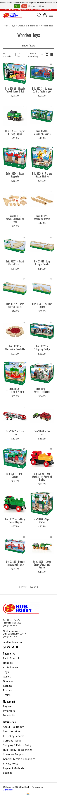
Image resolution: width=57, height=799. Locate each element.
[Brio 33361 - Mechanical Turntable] (15, 331)
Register (8, 706)
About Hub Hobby (13, 727)
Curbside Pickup (12, 740)
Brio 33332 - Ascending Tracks (42, 217)
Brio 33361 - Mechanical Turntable (15, 347)
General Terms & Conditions (19, 759)
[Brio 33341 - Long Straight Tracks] (42, 246)
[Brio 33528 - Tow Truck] (42, 416)
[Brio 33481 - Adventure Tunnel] (42, 374)
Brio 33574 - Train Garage (15, 475)
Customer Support (13, 754)
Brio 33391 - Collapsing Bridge (42, 347)
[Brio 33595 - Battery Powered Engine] (15, 504)
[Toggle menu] (51, 15)
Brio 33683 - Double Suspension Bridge (15, 563)
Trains (6, 695)
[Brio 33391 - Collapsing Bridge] (42, 331)
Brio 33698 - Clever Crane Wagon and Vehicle (42, 564)
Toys (13, 25)
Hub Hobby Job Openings (17, 749)
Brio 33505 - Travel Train (15, 432)
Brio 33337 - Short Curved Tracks (15, 263)
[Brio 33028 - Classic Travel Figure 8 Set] (15, 73)
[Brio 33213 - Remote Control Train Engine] (42, 73)
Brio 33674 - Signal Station (42, 520)
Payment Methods (13, 768)
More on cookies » (36, 6)
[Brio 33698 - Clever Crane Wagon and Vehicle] (42, 546)
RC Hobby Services (13, 736)
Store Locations (12, 731)
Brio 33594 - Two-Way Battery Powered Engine (42, 476)
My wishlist (9, 715)
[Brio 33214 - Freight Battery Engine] (15, 116)
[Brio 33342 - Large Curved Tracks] (15, 289)
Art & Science (10, 667)
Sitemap (7, 772)
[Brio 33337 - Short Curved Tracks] (15, 246)
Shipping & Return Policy (17, 745)
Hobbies (8, 662)
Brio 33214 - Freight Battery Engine (15, 132)
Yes (17, 6)
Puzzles (7, 690)
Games (7, 676)
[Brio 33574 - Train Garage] (15, 458)
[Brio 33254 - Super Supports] (15, 158)
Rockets (7, 685)
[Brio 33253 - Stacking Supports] (42, 116)
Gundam (8, 681)
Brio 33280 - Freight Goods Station (42, 175)
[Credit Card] (28, 794)
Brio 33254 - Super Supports (15, 175)
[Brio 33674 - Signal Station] (42, 504)
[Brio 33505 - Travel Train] (15, 416)
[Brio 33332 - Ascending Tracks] (42, 201)
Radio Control (11, 658)
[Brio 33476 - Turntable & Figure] (15, 374)
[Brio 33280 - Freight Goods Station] (42, 158)
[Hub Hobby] (12, 15)
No (24, 6)
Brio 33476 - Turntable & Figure (15, 390)
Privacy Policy (10, 763)
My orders (9, 710)
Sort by (19, 55)
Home (6, 25)
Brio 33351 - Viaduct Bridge (42, 305)
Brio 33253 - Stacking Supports (42, 132)
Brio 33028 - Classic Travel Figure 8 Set (15, 90)
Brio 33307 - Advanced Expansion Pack (15, 219)
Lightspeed (8, 789)
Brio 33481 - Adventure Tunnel (42, 390)
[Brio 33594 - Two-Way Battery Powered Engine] (42, 458)
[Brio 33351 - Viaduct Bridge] (42, 289)
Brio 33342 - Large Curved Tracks (15, 305)
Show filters (28, 45)
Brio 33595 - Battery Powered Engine (15, 520)
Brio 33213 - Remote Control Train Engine (42, 90)
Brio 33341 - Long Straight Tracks (42, 263)
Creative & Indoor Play (27, 25)
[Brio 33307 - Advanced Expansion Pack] (15, 201)
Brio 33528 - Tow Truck (42, 432)
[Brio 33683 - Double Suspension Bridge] (15, 546)
